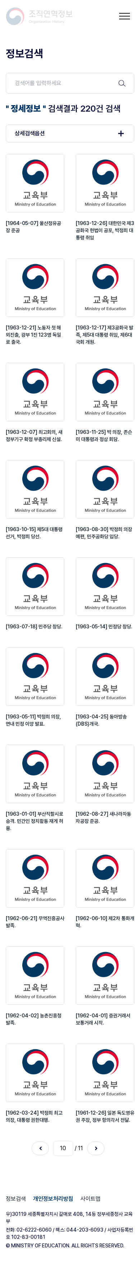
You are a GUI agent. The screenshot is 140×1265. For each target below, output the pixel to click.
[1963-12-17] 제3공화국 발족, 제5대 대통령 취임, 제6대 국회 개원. (104, 335)
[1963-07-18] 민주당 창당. (34, 626)
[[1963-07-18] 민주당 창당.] (35, 586)
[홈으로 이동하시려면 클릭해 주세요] (39, 16)
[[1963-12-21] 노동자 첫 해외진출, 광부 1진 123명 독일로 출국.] (35, 287)
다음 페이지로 (95, 1148)
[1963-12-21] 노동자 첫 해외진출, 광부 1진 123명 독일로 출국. (33, 335)
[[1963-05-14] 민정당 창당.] (105, 586)
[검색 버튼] (122, 83)
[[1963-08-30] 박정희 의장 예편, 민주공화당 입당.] (105, 489)
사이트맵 (90, 1198)
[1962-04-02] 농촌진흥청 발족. (33, 1019)
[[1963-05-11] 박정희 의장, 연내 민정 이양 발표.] (35, 676)
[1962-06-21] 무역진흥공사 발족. (35, 921)
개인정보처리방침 (53, 1198)
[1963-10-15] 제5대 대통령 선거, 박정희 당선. (34, 532)
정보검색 (16, 1198)
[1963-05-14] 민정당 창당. (104, 626)
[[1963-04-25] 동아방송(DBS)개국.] (105, 676)
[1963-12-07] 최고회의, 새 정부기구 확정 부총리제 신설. (34, 435)
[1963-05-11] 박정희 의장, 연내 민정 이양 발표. (33, 720)
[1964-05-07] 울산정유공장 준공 (33, 226)
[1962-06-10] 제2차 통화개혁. (105, 921)
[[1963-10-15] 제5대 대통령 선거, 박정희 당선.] (35, 489)
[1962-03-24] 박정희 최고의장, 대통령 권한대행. (34, 1116)
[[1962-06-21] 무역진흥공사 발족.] (35, 878)
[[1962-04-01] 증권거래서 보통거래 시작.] (105, 975)
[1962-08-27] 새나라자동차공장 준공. (103, 817)
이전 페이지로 (40, 1148)
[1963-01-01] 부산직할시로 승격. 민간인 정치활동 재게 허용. (34, 821)
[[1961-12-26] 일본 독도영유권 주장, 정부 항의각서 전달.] (105, 1073)
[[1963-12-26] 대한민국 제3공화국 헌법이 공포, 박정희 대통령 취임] (105, 183)
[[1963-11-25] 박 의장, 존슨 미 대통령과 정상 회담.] (105, 392)
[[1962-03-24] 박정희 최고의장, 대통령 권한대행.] (35, 1073)
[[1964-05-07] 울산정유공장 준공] (35, 183)
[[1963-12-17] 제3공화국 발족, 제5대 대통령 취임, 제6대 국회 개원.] (105, 287)
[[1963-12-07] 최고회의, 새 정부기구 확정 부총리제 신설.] (35, 392)
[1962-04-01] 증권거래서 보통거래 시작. (103, 1019)
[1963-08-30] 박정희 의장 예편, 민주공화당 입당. (104, 532)
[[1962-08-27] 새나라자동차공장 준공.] (105, 774)
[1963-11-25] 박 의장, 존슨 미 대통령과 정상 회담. (104, 435)
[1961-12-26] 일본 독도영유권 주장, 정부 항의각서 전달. (105, 1116)
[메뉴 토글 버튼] (124, 16)
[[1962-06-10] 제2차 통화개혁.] (105, 878)
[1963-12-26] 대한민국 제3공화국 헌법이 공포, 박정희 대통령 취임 (105, 230)
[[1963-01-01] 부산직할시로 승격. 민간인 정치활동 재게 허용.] (35, 774)
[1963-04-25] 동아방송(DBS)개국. (101, 720)
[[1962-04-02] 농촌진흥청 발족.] (35, 975)
